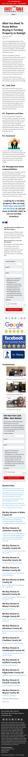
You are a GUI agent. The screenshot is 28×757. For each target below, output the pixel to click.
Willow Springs (21, 523)
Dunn (4, 599)
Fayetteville (17, 653)
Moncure (20, 643)
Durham (14, 573)
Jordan (15, 539)
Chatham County (6, 643)
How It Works (4, 713)
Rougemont (20, 573)
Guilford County (6, 665)
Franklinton (15, 551)
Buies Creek (10, 599)
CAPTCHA (8, 300)
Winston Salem (15, 685)
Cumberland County (7, 653)
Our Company (22, 3)
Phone (8, 267)
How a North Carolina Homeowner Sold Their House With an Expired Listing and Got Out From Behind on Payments (12, 494)
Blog (10, 715)
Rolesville (16, 521)
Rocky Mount (22, 675)
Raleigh (11, 521)
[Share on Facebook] (3, 222)
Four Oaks (10, 535)
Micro (19, 535)
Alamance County (7, 631)
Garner (4, 520)
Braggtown (11, 575)
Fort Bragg (9, 655)
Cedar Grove (5, 621)
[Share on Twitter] (6, 222)
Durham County (6, 573)
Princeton (8, 537)
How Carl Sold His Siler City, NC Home (12, 508)
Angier (13, 597)
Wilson (13, 609)
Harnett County (6, 597)
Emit (11, 539)
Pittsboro (15, 643)
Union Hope (5, 587)
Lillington (18, 597)
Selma (14, 537)
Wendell (9, 523)
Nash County (5, 585)
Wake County (5, 518)
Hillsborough (21, 619)
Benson (22, 533)
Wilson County (6, 609)
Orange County (6, 619)
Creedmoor (15, 563)
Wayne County (6, 696)
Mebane (5, 633)
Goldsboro (13, 696)
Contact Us (16, 711)
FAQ (9, 713)
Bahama (4, 575)
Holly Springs (10, 520)
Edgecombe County (7, 675)
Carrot (22, 755)
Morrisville (5, 521)
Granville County (6, 563)
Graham (21, 631)
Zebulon (14, 523)
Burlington (16, 631)
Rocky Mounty (13, 585)
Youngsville (6, 553)
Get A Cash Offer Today (9, 3)
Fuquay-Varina (20, 518)
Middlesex (20, 585)
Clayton (5, 535)
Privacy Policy (4, 715)
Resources (21, 713)
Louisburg (21, 551)
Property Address (11, 261)
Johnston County (7, 533)
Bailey (11, 587)
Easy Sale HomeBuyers (7, 747)
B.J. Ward (6, 38)
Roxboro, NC (5, 702)
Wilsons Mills (5, 539)
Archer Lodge (15, 533)
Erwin (23, 597)
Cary (15, 518)
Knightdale (18, 520)
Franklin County (6, 551)
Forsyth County (6, 685)
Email (7, 273)
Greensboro (15, 665)
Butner (21, 563)
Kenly (15, 535)
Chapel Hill (14, 619)
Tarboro (16, 675)
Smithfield (19, 537)
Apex (11, 518)
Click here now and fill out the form (14, 207)
